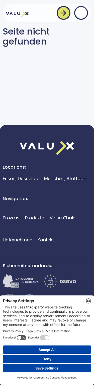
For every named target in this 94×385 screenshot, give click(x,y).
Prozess (11, 218)
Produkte (34, 218)
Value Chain (62, 218)
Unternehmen (17, 240)
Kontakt (46, 240)
